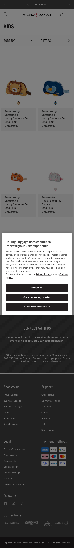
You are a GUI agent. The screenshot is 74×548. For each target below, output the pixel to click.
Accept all (37, 287)
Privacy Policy (43, 274)
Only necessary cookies (36, 297)
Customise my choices (37, 306)
